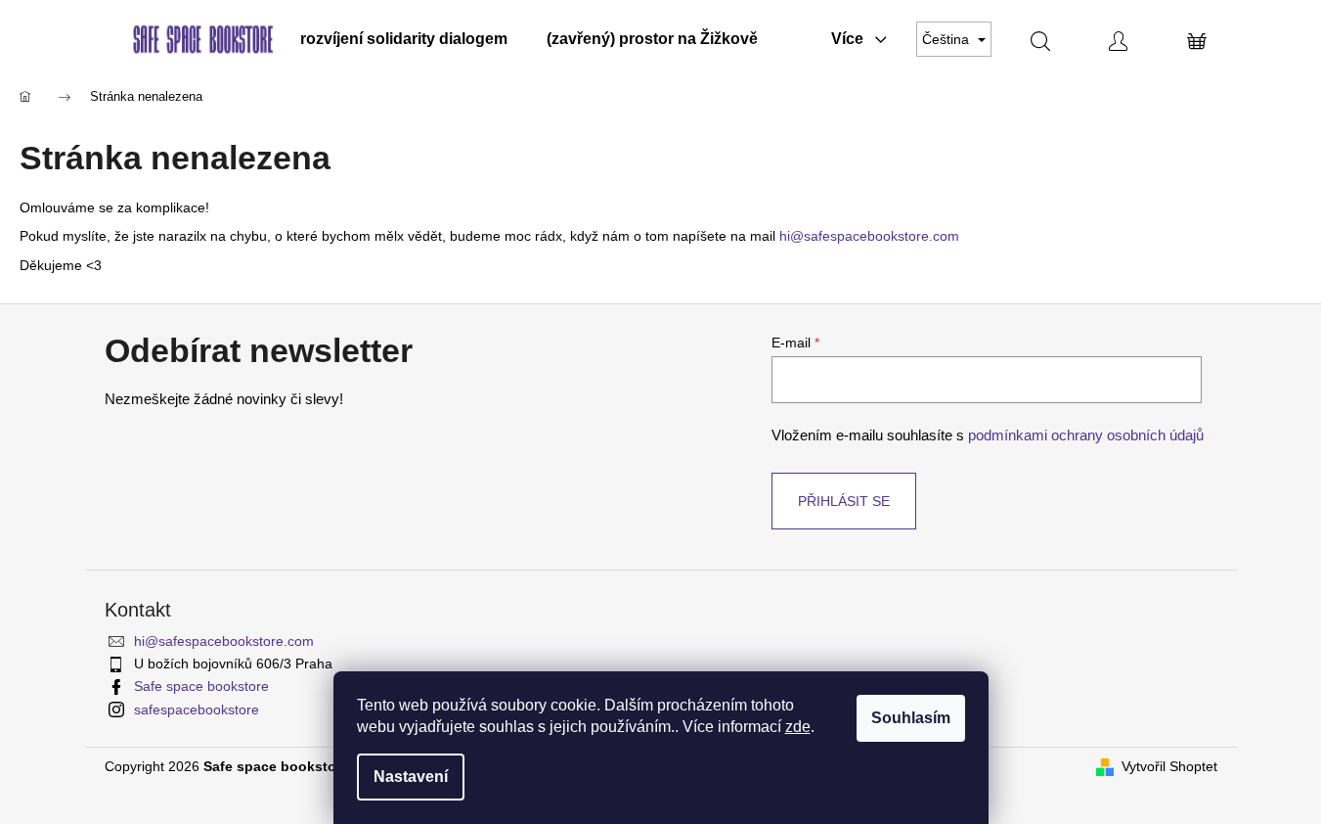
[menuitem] (404, 39)
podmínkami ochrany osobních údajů (1086, 435)
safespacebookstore (196, 709)
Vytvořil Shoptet (1169, 766)
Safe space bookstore (201, 686)
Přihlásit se (844, 501)
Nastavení (411, 776)
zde (798, 726)
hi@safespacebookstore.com (869, 236)
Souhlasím (910, 718)
